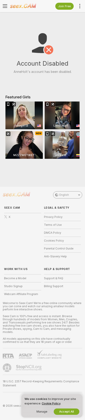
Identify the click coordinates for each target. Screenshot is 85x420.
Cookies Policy (54, 240)
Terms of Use (53, 224)
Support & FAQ (53, 278)
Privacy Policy (53, 217)
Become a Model (15, 278)
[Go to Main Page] (26, 6)
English (64, 194)
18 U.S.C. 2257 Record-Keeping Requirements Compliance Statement (41, 383)
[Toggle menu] (5, 6)
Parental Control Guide (58, 248)
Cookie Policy (51, 403)
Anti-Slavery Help (55, 256)
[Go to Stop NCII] (29, 367)
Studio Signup (13, 286)
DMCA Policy (52, 232)
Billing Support (53, 286)
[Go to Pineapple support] (7, 367)
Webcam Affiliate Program (21, 294)
